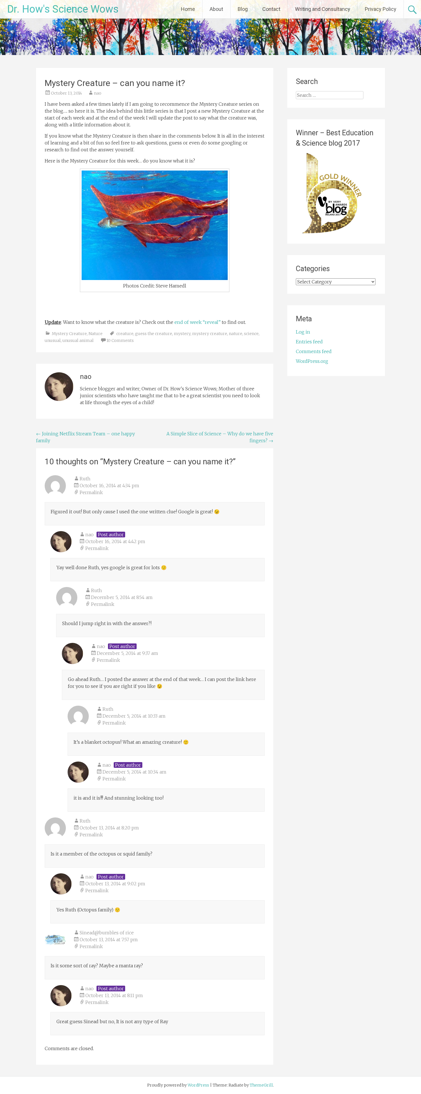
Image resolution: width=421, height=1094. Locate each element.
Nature (95, 333)
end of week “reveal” (197, 322)
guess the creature (153, 333)
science (251, 333)
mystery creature (209, 333)
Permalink (91, 492)
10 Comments (120, 340)
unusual (53, 340)
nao (97, 93)
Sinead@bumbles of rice (107, 933)
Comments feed (314, 351)
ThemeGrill (261, 1085)
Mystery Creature (69, 333)
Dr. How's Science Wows (63, 9)
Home (188, 9)
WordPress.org (312, 361)
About (216, 9)
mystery (182, 333)
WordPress (198, 1085)
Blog (243, 9)
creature (124, 333)
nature (235, 333)
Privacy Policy (380, 9)
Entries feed (309, 342)
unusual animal (78, 340)
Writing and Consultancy (322, 9)
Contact (271, 9)
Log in (303, 332)
